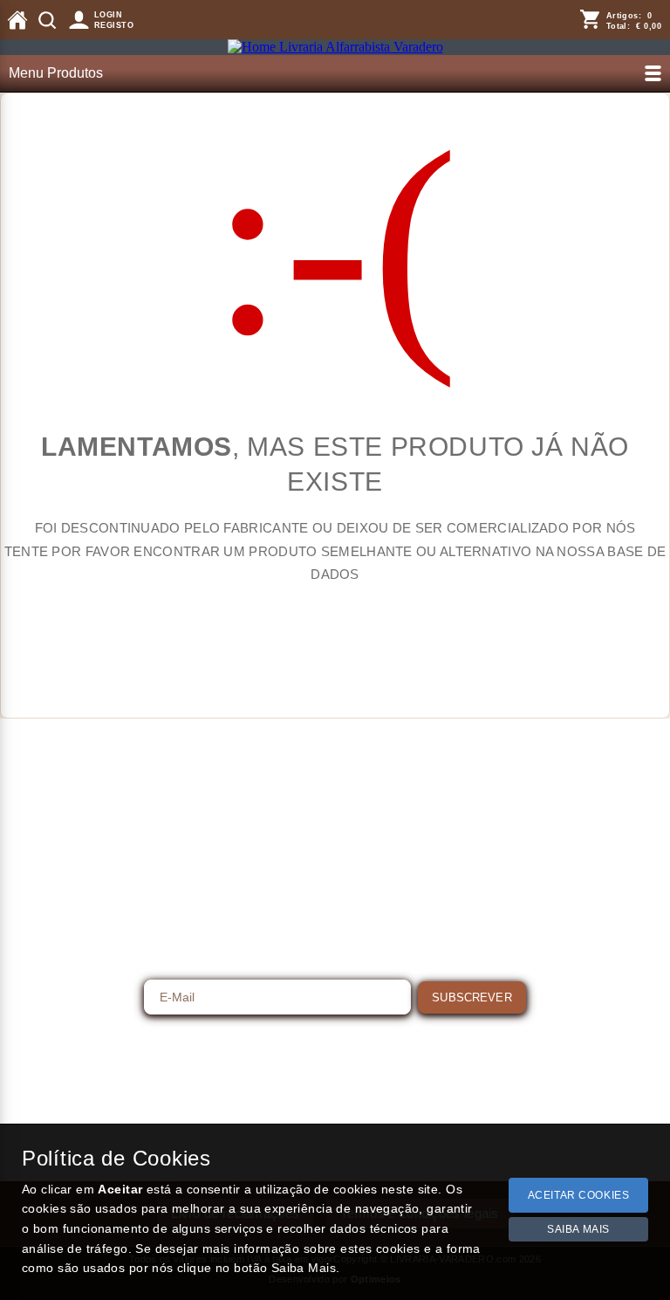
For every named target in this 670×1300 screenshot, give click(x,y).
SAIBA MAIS (578, 1229)
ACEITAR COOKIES (579, 1195)
